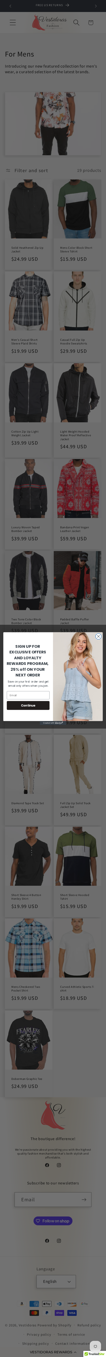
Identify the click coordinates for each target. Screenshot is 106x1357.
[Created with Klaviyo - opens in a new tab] (53, 723)
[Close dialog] (99, 636)
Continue (28, 705)
